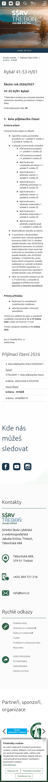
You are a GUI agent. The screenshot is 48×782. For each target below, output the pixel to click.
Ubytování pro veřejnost (23, 628)
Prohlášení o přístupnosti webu (26, 643)
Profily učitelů (21, 671)
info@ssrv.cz (21, 593)
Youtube (11, 3)
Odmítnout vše (24, 776)
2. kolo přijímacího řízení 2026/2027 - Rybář (25, 365)
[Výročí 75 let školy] (33, 4)
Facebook (4, 3)
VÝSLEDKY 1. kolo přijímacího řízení (25, 374)
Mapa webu (18, 648)
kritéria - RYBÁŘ (10, 60)
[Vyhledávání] (23, 3)
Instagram (18, 3)
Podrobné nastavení (32, 771)
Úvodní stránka (9, 58)
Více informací (9, 765)
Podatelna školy (20, 623)
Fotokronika (20, 661)
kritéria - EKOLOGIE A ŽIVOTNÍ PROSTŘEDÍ (22, 382)
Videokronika (20, 666)
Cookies (16, 638)
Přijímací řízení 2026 (28, 58)
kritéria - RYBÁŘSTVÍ (17, 398)
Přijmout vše (12, 771)
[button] (5, 731)
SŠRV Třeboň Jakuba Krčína (18, 24)
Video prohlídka (21, 656)
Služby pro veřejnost (22, 633)
